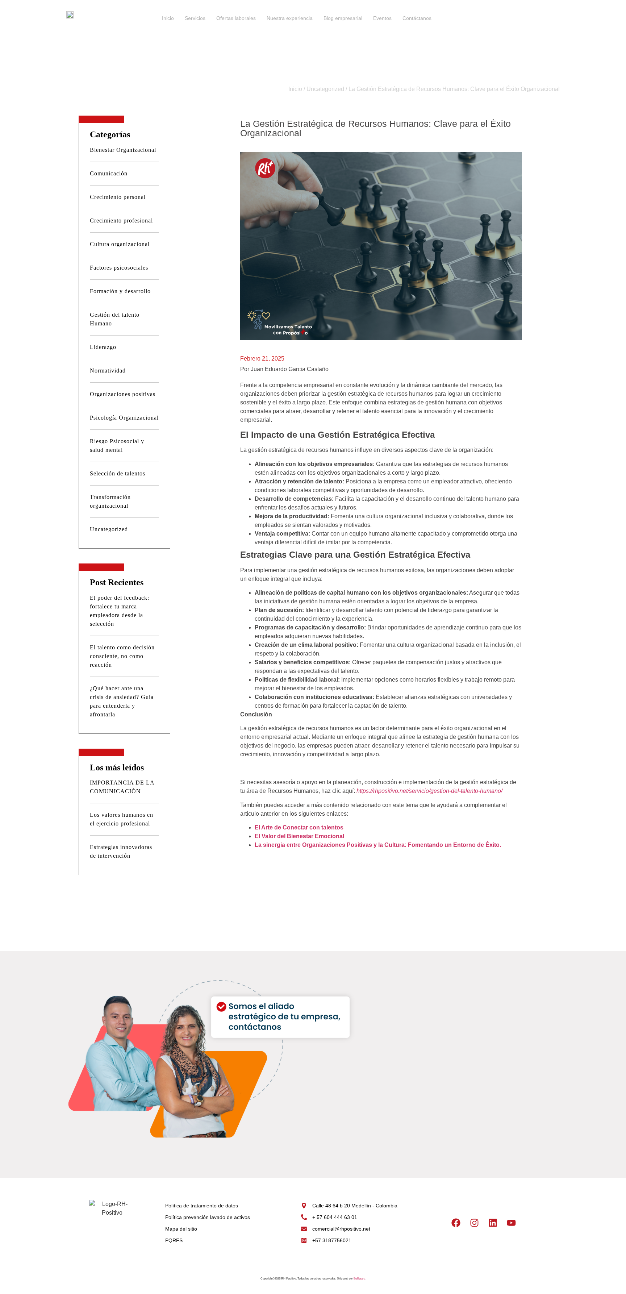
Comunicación (109, 173)
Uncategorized (325, 89)
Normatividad (108, 370)
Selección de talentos (117, 473)
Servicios (195, 18)
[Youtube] (511, 1223)
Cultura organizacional (120, 244)
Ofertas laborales (236, 18)
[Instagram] (475, 1223)
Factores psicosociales (119, 268)
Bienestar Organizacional (123, 150)
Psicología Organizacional (124, 418)
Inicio (168, 18)
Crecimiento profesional (121, 220)
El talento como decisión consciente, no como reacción (122, 656)
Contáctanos (416, 18)
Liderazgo (103, 347)
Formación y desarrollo (120, 291)
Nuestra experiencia (290, 18)
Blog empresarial (343, 18)
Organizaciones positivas (122, 394)
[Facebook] (456, 1223)
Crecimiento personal (118, 197)
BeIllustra (359, 1278)
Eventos (382, 18)
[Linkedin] (493, 1223)
